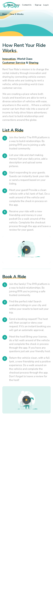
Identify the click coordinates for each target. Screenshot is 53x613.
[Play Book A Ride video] (26, 400)
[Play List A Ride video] (26, 249)
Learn (17, 5)
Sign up (38, 5)
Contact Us (27, 5)
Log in (46, 5)
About (10, 5)
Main (4, 14)
